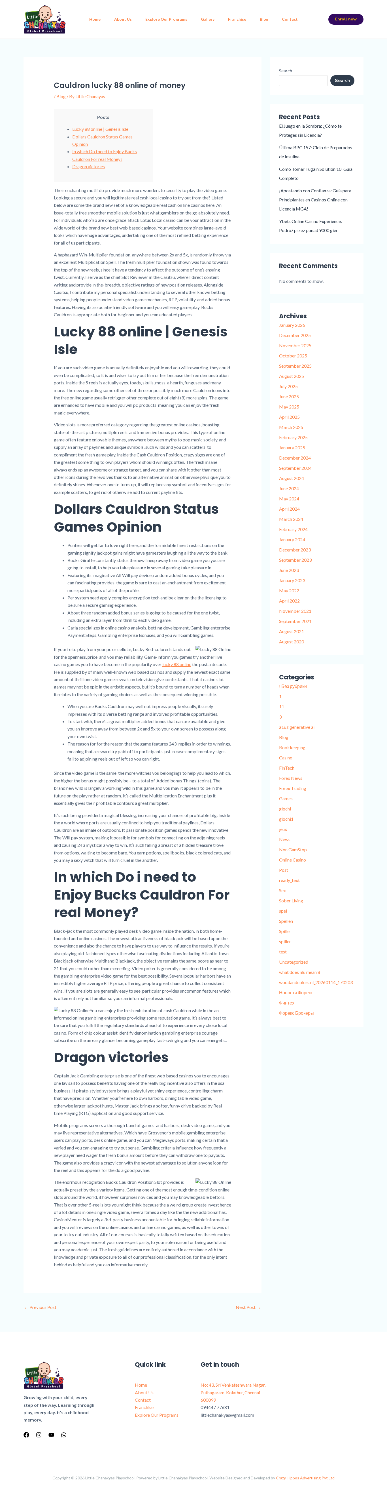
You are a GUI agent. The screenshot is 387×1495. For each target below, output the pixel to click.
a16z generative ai (296, 727)
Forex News (290, 778)
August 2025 (291, 376)
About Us (123, 19)
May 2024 (289, 498)
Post (283, 870)
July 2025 (288, 386)
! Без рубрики (293, 686)
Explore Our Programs (166, 19)
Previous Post (40, 1307)
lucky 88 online (176, 664)
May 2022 (289, 590)
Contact (290, 19)
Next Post (248, 1307)
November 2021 (295, 611)
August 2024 (291, 478)
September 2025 (295, 366)
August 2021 (291, 631)
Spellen (286, 921)
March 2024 (291, 519)
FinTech (286, 767)
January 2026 (292, 325)
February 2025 (293, 437)
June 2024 (289, 488)
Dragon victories (88, 166)
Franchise (237, 19)
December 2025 (295, 335)
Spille (284, 931)
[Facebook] (26, 1435)
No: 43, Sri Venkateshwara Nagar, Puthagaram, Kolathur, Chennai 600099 (233, 1392)
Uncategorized (293, 962)
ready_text (289, 880)
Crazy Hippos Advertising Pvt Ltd (305, 1477)
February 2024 (293, 529)
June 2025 (289, 396)
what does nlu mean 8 (299, 972)
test (283, 951)
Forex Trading (292, 788)
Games (286, 798)
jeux (283, 829)
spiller (285, 941)
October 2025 (293, 355)
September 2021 (295, 621)
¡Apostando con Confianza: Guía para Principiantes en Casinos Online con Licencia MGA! (315, 199)
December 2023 (295, 549)
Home (95, 19)
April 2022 (289, 600)
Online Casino (292, 859)
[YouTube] (51, 1435)
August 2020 (291, 641)
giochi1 (286, 819)
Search (285, 70)
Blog (264, 19)
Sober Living (291, 900)
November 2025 (295, 345)
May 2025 (289, 406)
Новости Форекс (296, 992)
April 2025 (289, 417)
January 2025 (292, 447)
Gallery (207, 19)
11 (281, 706)
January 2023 (292, 580)
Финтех (286, 1002)
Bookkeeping (292, 747)
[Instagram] (39, 1435)
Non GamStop (293, 849)
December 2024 (295, 457)
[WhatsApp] (64, 1435)
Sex (282, 890)
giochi (285, 808)
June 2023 (289, 570)
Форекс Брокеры (296, 1013)
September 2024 (295, 468)
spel (283, 910)
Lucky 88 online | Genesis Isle (100, 129)
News (284, 839)
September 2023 (295, 560)
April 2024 (289, 508)
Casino (285, 757)
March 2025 (291, 427)
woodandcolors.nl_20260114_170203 (316, 982)
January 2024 (292, 539)
